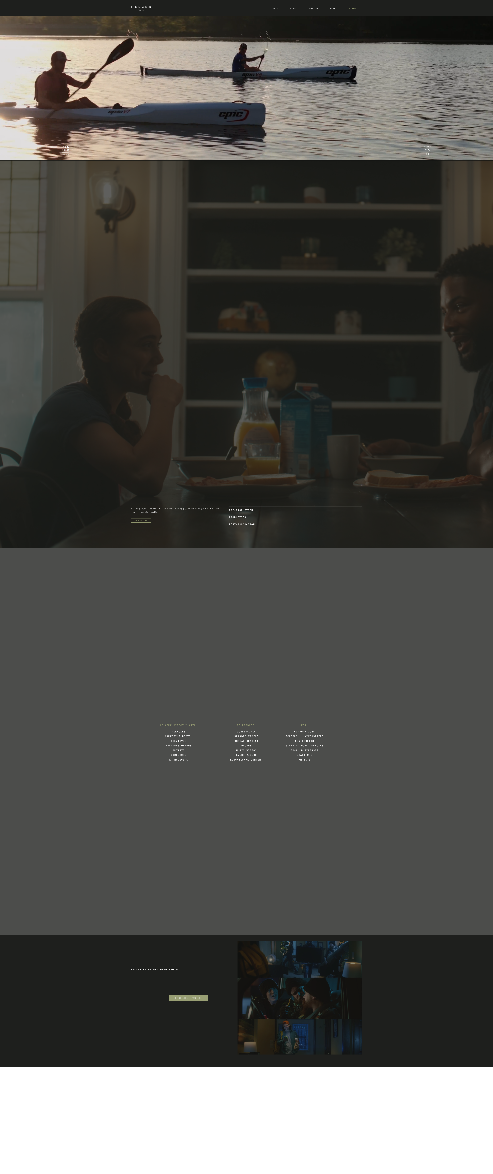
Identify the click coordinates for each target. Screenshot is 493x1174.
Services (313, 8)
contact (353, 8)
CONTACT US (141, 520)
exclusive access (188, 998)
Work (332, 8)
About (293, 8)
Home (275, 8)
